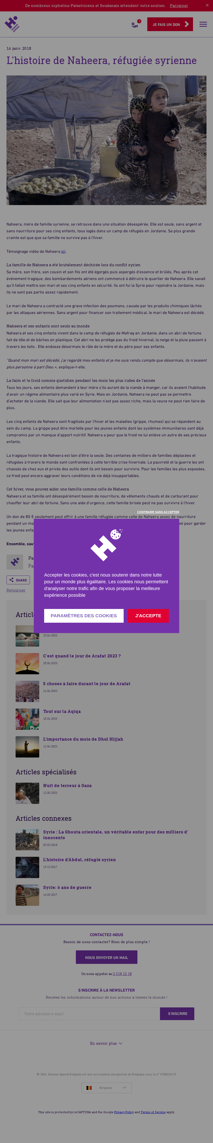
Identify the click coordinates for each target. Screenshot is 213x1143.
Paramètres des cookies (84, 615)
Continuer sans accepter (158, 512)
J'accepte (148, 615)
